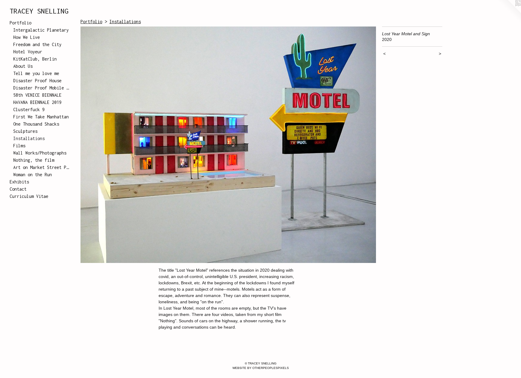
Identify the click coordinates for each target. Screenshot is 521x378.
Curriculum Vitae (29, 196)
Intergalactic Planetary (41, 30)
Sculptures (25, 131)
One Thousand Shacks (36, 124)
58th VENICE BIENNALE (37, 95)
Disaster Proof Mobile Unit (41, 87)
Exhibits (19, 181)
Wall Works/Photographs (39, 152)
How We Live (26, 37)
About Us (23, 66)
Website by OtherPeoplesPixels (260, 368)
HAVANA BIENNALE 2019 (37, 102)
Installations (29, 138)
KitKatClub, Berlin (35, 58)
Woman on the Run (32, 174)
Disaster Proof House (37, 80)
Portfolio (20, 22)
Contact (18, 189)
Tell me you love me (36, 73)
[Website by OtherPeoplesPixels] (509, 12)
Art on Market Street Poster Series (41, 167)
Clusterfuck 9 (29, 109)
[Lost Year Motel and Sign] (228, 145)
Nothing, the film (33, 160)
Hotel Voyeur (27, 51)
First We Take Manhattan (41, 116)
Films (19, 145)
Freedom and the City (37, 44)
